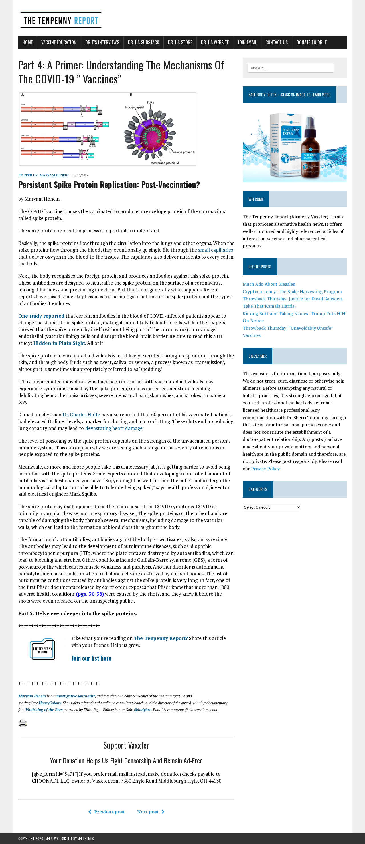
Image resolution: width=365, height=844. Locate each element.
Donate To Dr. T (312, 42)
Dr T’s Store (180, 42)
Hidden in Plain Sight (58, 343)
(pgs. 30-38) (90, 594)
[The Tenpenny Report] (182, 18)
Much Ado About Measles (269, 284)
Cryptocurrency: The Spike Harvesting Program (292, 291)
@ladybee (142, 709)
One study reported (41, 316)
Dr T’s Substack (143, 42)
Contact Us (276, 42)
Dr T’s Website (215, 42)
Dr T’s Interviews (102, 42)
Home (28, 42)
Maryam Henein (54, 175)
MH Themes (86, 838)
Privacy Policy (265, 468)
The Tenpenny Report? (161, 638)
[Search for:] (291, 67)
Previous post (109, 812)
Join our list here (91, 658)
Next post (148, 812)
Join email (247, 42)
